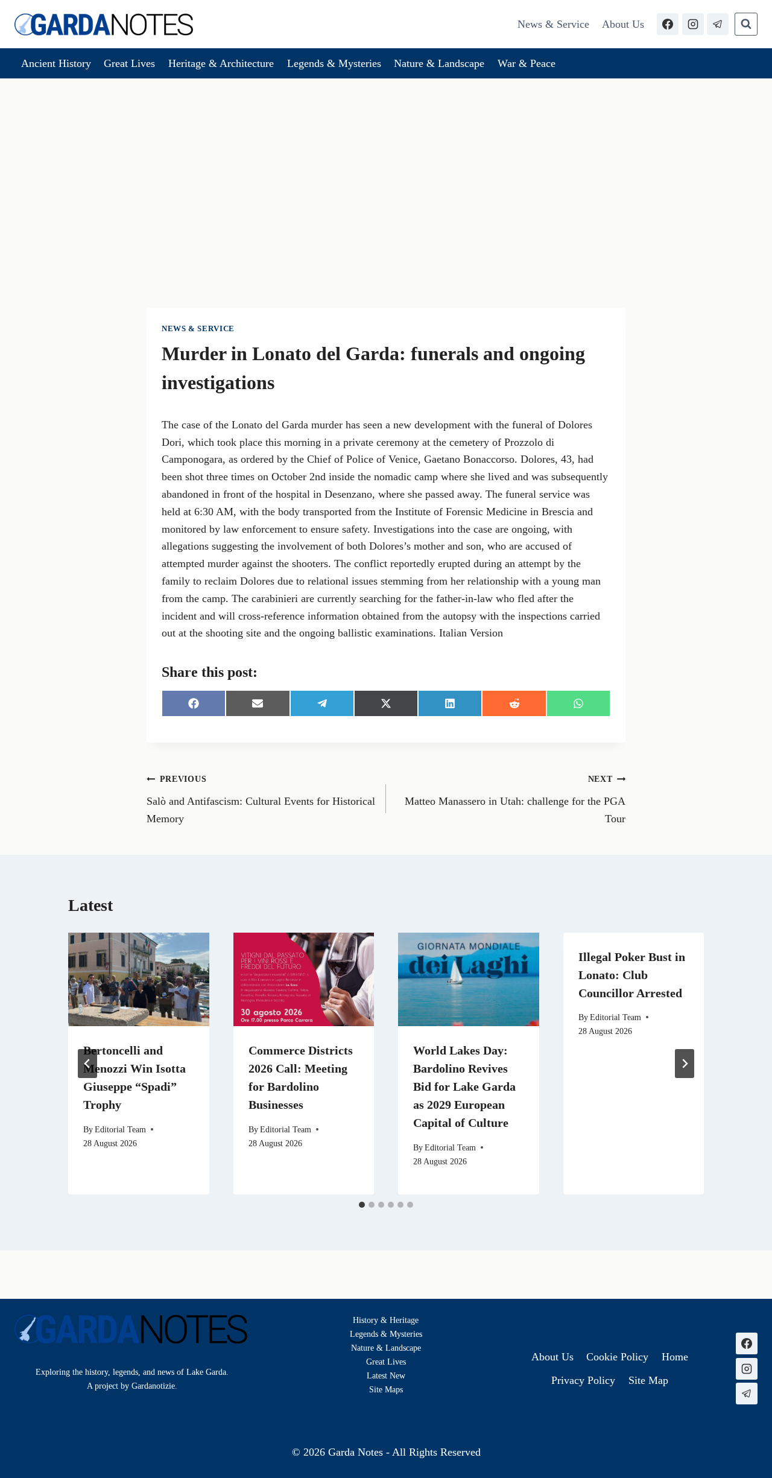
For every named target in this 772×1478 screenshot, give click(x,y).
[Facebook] (668, 24)
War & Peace (526, 63)
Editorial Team (120, 1129)
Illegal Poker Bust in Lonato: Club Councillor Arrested (631, 975)
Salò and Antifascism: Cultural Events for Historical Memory (261, 799)
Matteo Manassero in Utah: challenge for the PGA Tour (515, 799)
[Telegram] (718, 24)
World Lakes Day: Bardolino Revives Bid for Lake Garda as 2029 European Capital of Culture (464, 1086)
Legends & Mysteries (334, 63)
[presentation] (138, 980)
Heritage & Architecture (221, 63)
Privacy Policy (583, 1380)
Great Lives (129, 63)
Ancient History (56, 63)
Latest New (386, 1375)
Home (675, 1357)
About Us (623, 24)
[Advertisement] (386, 168)
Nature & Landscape (439, 63)
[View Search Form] (746, 24)
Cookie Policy (617, 1357)
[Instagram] (693, 24)
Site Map (384, 1389)
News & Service (553, 24)
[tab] (362, 1205)
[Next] (684, 1063)
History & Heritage (386, 1320)
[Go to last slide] (87, 1063)
